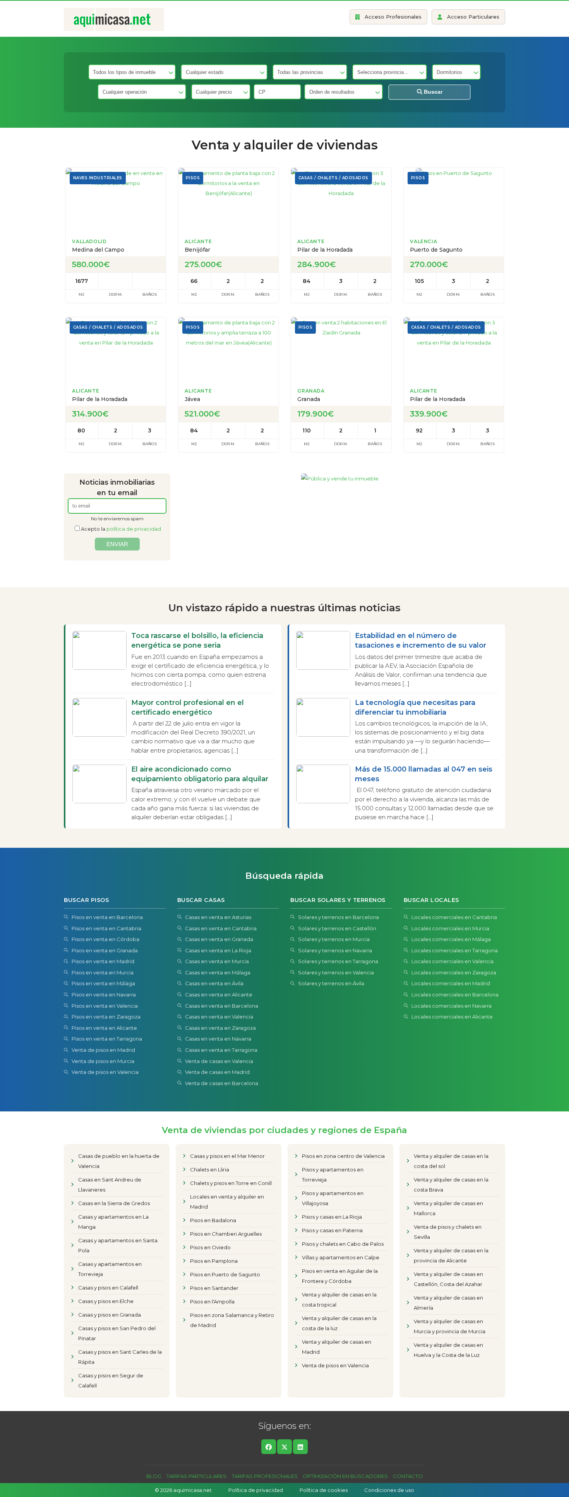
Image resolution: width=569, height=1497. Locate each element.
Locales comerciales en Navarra (451, 1006)
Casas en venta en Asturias (218, 917)
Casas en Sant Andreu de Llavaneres (109, 1184)
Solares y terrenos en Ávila (331, 983)
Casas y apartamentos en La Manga (113, 1222)
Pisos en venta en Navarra (104, 994)
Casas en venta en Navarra (218, 1039)
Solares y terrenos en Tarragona (338, 961)
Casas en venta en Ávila (214, 983)
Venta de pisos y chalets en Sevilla (448, 1232)
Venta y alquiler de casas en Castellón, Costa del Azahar (448, 1279)
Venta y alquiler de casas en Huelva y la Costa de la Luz (448, 1350)
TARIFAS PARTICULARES (196, 1476)
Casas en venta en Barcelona (221, 1006)
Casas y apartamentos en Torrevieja (110, 1269)
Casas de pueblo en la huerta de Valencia (118, 1161)
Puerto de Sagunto (436, 249)
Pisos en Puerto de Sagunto (225, 1274)
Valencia (423, 241)
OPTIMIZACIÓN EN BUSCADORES (345, 1476)
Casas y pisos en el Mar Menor (227, 1156)
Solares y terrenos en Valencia (336, 972)
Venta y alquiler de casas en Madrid (336, 1347)
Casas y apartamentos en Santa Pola (118, 1245)
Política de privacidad (255, 1490)
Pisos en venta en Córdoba (105, 939)
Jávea (192, 399)
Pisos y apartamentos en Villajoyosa (332, 1198)
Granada (310, 391)
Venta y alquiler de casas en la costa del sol (451, 1161)
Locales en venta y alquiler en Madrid (227, 1201)
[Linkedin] (300, 1446)
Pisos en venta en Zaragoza (106, 1016)
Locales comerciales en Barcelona (455, 994)
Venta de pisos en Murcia (103, 1061)
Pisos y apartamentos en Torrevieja (332, 1174)
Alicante (198, 241)
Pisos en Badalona (213, 1220)
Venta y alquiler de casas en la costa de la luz (339, 1323)
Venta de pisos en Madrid (103, 1050)
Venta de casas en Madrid (217, 1072)
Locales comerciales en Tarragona (454, 950)
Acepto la (121, 529)
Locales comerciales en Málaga (451, 939)
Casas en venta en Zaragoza (220, 1028)
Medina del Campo (98, 249)
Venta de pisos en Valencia (105, 1072)
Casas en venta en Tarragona (221, 1050)
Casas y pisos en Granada (109, 1315)
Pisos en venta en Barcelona (107, 917)
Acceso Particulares (473, 17)
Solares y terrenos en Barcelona (338, 917)
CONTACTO (408, 1476)
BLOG (153, 1476)
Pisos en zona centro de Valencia (343, 1156)
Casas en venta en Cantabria (221, 928)
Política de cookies (324, 1490)
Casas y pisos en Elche (106, 1301)
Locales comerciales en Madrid (450, 983)
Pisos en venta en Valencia (105, 1006)
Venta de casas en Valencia (219, 1061)
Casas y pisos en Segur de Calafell (110, 1380)
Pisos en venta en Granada (105, 950)
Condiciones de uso (389, 1490)
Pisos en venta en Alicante (104, 1028)
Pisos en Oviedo (210, 1247)
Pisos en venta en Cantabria (106, 928)
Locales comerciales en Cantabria (454, 917)
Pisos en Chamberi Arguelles (226, 1234)
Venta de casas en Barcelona (221, 1083)
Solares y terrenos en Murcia (334, 939)
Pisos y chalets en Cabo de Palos (343, 1244)
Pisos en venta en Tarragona (107, 1039)
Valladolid (89, 241)
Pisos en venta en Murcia (103, 972)
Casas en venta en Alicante (218, 994)
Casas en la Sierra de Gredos (114, 1203)
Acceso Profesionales (393, 17)
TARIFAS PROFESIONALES (265, 1476)
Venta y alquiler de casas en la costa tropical (339, 1299)
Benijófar (197, 249)
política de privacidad (133, 529)
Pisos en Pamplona (214, 1261)
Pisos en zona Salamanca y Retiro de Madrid (232, 1320)
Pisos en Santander (214, 1288)
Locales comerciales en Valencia (452, 961)
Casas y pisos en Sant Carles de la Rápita (120, 1357)
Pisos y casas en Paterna (332, 1230)
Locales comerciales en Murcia (450, 928)
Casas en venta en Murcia (217, 961)
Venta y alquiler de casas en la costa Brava (451, 1184)
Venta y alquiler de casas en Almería (448, 1303)
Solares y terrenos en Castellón (337, 928)
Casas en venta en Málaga (217, 972)
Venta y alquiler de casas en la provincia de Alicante (451, 1255)
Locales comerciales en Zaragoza (453, 972)
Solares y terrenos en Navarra (335, 950)
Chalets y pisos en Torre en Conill (231, 1183)
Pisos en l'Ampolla (212, 1301)
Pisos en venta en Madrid (103, 961)
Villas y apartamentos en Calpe (340, 1257)
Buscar (432, 92)
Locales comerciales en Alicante (452, 1016)
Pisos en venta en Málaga (103, 983)
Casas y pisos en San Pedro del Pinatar (117, 1333)
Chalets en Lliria (209, 1169)
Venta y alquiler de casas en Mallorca (448, 1208)
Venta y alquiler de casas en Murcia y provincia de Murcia (449, 1326)
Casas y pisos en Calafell (108, 1287)
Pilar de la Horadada (325, 249)
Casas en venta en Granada (219, 939)
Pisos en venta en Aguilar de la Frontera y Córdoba (340, 1276)
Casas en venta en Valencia (219, 1016)
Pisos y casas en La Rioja (332, 1217)
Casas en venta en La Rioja (218, 950)
